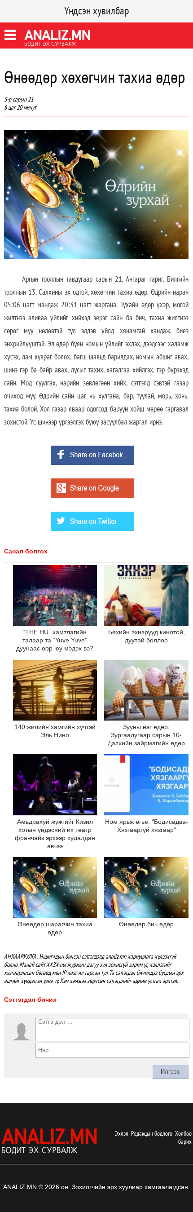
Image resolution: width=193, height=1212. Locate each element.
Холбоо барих (183, 1137)
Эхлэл (121, 1133)
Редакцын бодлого (151, 1133)
